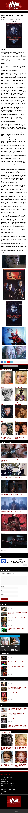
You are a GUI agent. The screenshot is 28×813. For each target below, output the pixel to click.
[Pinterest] (13, 811)
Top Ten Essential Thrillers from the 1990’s (16, 656)
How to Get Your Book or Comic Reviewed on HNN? (9, 785)
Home (1, 11)
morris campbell (10, 559)
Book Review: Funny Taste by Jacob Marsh (15, 682)
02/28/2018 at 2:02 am (23, 559)
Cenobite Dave (5, 19)
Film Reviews (6, 11)
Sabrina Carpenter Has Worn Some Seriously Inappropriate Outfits (20, 386)
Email (2, 590)
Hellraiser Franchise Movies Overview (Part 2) (11, 494)
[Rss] (10, 811)
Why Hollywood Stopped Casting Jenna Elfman (20, 748)
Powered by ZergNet (24, 440)
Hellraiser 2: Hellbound (13, 365)
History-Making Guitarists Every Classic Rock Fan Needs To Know (20, 403)
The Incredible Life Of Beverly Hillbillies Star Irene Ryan (7, 403)
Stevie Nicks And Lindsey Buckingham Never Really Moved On (20, 420)
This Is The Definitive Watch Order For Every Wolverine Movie (7, 420)
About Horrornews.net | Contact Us (6, 777)
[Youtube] (16, 811)
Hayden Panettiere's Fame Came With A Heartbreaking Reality (7, 386)
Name (2, 586)
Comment (3, 574)
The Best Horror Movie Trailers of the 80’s (11, 549)
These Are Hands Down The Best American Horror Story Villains (7, 748)
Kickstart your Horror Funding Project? (7, 783)
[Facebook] (11, 811)
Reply (25, 564)
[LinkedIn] (15, 811)
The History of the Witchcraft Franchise (15, 607)
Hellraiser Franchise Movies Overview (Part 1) (11, 511)
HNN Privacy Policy (3, 791)
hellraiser (5, 365)
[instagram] (17, 811)
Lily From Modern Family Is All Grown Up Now (7, 765)
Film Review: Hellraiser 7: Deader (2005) (10, 532)
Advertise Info (3, 779)
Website (2, 594)
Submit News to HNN (4, 781)
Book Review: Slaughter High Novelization (15, 698)
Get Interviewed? (3, 787)
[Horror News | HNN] (14, 4)
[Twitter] (12, 811)
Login (1, 793)
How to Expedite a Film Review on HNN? (7, 789)
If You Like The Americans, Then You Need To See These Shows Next (14, 648)
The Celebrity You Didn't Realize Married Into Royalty (20, 437)
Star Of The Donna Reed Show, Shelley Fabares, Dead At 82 (20, 765)
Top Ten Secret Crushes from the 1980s (15, 661)
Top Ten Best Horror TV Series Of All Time (16, 666)
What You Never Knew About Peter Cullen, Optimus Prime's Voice (6, 437)
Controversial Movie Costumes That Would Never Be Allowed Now (5, 648)
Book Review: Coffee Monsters (13, 692)
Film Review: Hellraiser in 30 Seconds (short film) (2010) (13, 477)
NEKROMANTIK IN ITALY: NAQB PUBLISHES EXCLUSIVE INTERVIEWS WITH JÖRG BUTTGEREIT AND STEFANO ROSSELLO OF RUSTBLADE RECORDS (17, 725)
